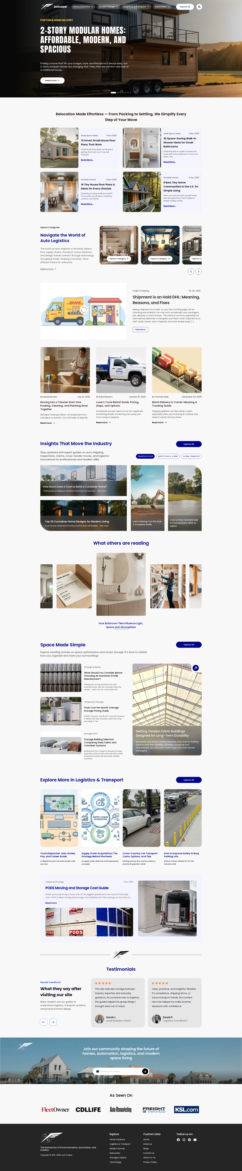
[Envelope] (194, 1139)
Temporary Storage (93, 702)
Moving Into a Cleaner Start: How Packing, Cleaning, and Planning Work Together (64, 405)
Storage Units (91, 733)
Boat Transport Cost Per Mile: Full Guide (83, 41)
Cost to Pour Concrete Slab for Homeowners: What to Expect (184, 522)
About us (147, 1144)
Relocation (160, 6)
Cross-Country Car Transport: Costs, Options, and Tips (140, 855)
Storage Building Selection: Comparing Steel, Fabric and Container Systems (100, 742)
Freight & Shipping (141, 291)
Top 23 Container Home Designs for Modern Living (77, 521)
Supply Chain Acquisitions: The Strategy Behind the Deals (99, 855)
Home (146, 1139)
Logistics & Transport (135, 6)
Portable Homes (88, 179)
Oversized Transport (55, 26)
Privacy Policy (150, 1162)
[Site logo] (53, 7)
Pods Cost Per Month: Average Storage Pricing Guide (101, 709)
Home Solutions (82, 6)
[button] (111, 92)
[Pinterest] (189, 1139)
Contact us (148, 1153)
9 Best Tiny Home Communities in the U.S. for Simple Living (180, 186)
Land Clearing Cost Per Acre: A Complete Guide (147, 523)
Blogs (146, 1148)
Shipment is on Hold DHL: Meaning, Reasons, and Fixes (166, 299)
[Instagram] (183, 1139)
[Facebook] (178, 1139)
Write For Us (149, 1157)
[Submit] (145, 1071)
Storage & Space (92, 667)
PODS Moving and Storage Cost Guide (77, 888)
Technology (115, 1162)
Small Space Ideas (89, 135)
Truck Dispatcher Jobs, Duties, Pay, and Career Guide (57, 855)
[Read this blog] (59, 148)
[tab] (145, 456)
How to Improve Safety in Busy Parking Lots (181, 855)
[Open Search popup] (199, 7)
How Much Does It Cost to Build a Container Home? (75, 486)
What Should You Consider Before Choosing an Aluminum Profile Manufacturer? (103, 675)
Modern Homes (107, 6)
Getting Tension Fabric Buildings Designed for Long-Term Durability (162, 733)
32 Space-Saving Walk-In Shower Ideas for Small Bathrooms (179, 142)
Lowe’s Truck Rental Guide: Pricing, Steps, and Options (117, 403)
